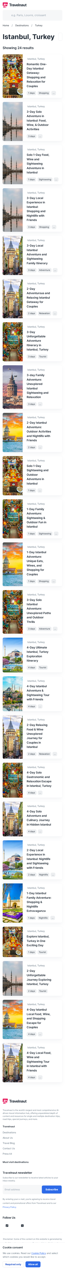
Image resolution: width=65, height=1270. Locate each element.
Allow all (33, 1264)
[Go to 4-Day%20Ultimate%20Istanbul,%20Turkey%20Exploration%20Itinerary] (57, 654)
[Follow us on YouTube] (16, 1225)
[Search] (54, 15)
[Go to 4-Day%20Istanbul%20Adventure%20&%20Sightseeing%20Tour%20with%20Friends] (57, 693)
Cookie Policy (38, 1253)
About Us (8, 1137)
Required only (13, 1264)
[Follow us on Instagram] (12, 1225)
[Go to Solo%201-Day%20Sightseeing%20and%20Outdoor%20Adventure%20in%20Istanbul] (57, 474)
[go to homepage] (14, 6)
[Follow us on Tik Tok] (7, 1226)
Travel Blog (9, 1143)
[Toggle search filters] (60, 37)
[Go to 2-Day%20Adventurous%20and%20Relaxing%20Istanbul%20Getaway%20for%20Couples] (57, 297)
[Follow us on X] (22, 1226)
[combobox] (30, 15)
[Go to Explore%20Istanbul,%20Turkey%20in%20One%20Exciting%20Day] (57, 941)
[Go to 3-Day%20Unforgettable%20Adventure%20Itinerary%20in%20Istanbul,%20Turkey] (57, 341)
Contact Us (9, 1148)
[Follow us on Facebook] (28, 1225)
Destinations (9, 1132)
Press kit (7, 1153)
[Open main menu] (59, 5)
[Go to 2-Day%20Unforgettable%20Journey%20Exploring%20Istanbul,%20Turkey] (57, 977)
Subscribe (52, 1189)
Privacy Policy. (10, 1207)
